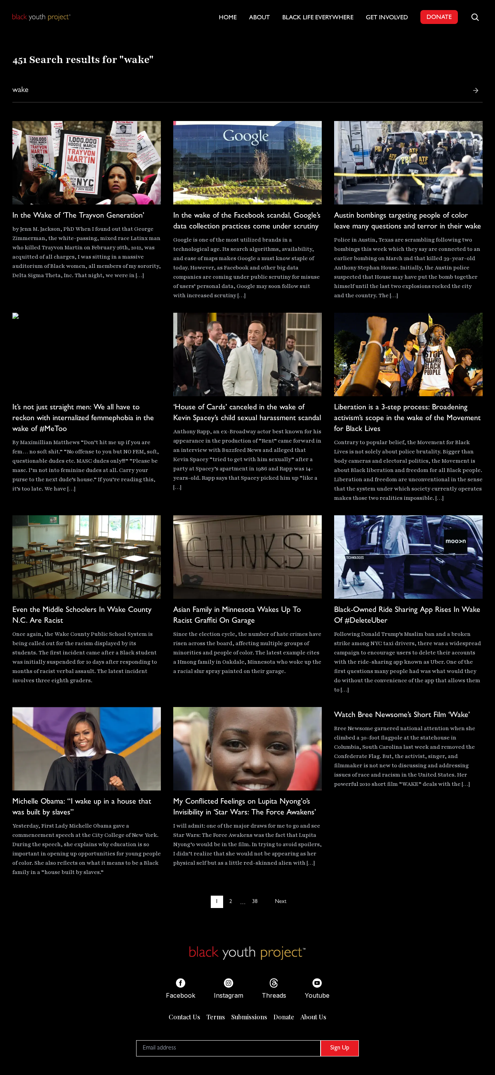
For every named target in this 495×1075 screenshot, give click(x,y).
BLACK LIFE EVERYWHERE (317, 18)
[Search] (476, 90)
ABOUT (259, 18)
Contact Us (184, 1017)
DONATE (439, 18)
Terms (216, 1017)
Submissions (249, 1017)
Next (280, 902)
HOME (228, 18)
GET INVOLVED (387, 18)
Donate (283, 1017)
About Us (313, 1017)
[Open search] (475, 17)
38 (255, 902)
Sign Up (339, 1048)
